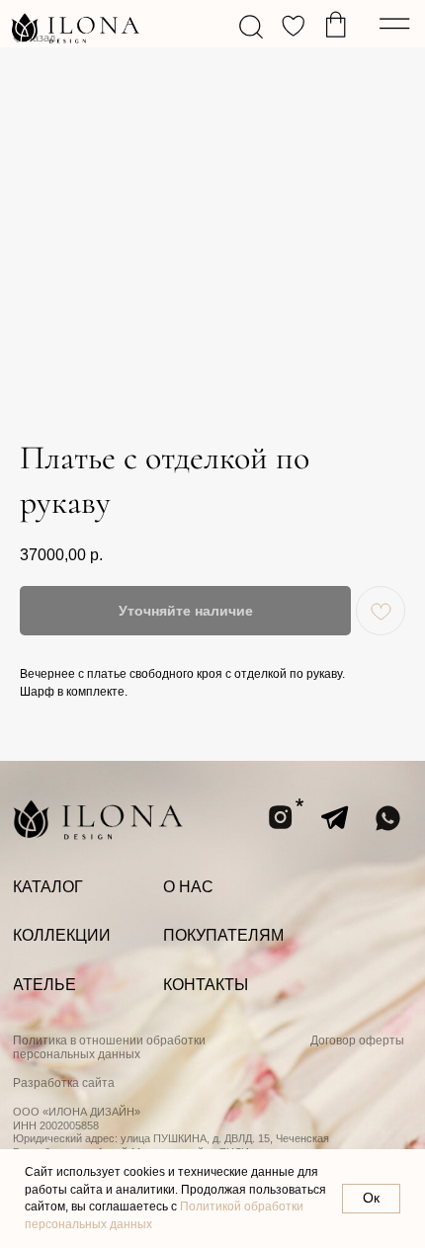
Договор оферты (357, 1040)
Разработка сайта (64, 1083)
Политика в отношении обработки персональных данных (109, 1048)
